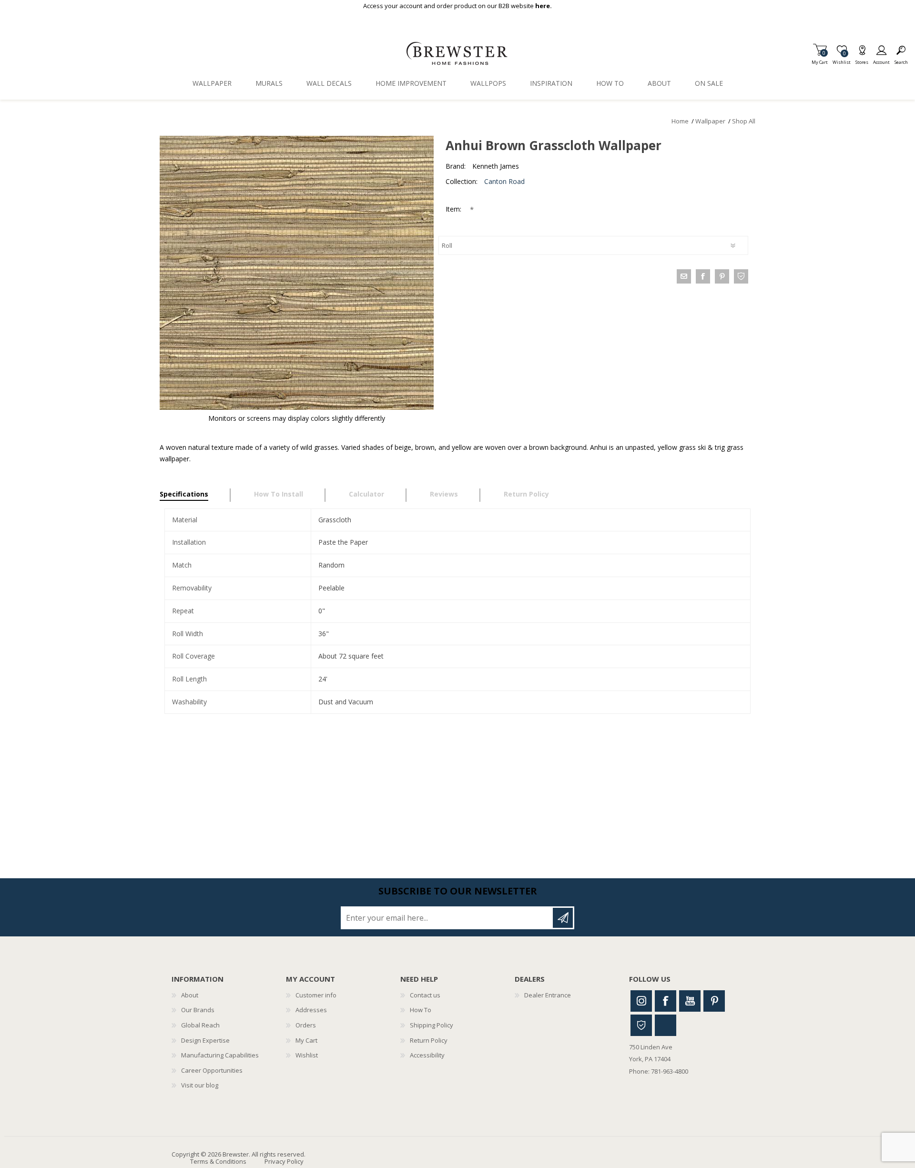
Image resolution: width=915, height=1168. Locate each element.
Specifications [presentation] (184, 493)
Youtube (690, 1001)
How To (420, 1009)
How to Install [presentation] (278, 493)
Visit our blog (199, 1085)
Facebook (665, 1001)
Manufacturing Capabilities (220, 1055)
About (189, 995)
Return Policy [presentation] (526, 493)
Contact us (425, 995)
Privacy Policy (284, 1161)
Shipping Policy (431, 1025)
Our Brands (197, 1009)
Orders (305, 1025)
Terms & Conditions (218, 1161)
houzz (741, 276)
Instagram (641, 1001)
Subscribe (563, 918)
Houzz (641, 1025)
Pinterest (714, 1001)
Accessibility (427, 1055)
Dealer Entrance (547, 995)
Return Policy (428, 1040)
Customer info (315, 995)
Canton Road (504, 181)
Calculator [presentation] (366, 493)
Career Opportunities (212, 1070)
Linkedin (665, 1025)
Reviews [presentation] (444, 493)
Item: (454, 208)
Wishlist (306, 1055)
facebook (703, 276)
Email (684, 276)
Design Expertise (205, 1040)
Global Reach (200, 1025)
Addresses (311, 1009)
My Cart (820, 59)
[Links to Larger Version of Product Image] (297, 273)
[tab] (195, 495)
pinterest (722, 276)
